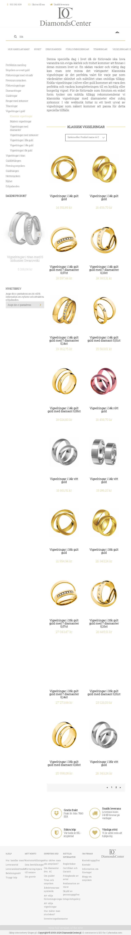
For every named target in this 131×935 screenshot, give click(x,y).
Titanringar (12, 106)
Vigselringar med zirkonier (24, 135)
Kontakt (86, 864)
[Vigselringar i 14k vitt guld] (64, 452)
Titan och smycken (49, 882)
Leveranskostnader (16, 869)
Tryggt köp (11, 877)
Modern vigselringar (20, 121)
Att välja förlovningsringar (53, 897)
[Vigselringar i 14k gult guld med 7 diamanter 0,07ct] (64, 239)
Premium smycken (16, 80)
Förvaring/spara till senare (33, 871)
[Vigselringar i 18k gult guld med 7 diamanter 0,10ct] (104, 593)
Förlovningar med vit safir (19, 75)
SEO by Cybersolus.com (110, 932)
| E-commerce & (89, 932)
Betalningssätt (13, 873)
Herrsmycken (13, 176)
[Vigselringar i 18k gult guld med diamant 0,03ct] (64, 734)
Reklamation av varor (71, 885)
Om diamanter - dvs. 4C (52, 870)
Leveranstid (12, 864)
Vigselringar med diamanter (19, 128)
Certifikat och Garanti (70, 870)
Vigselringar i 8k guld (21, 150)
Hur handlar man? (15, 860)
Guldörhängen (13, 160)
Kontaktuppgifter (91, 860)
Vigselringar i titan (15, 155)
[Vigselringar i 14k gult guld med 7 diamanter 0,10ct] (104, 239)
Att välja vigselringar (50, 905)
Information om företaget (90, 871)
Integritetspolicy (72, 899)
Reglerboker (69, 863)
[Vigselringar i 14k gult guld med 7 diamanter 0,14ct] (64, 310)
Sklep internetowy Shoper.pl (23, 932)
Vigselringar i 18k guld (21, 140)
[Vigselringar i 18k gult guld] (64, 522)
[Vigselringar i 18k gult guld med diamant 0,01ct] (104, 664)
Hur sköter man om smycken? (52, 862)
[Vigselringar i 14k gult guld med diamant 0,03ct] (64, 381)
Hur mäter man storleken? (52, 913)
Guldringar (11, 95)
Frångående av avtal (71, 877)
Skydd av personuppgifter (71, 893)
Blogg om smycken (87, 878)
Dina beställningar (34, 864)
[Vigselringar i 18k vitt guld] (104, 734)
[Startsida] (65, 16)
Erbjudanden (13, 186)
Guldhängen (12, 171)
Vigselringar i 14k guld (21, 145)
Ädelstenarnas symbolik (51, 889)
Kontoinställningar (35, 860)
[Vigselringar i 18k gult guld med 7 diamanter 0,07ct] (64, 593)
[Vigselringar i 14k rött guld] (104, 381)
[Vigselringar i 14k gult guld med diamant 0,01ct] (104, 310)
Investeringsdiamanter (56, 918)
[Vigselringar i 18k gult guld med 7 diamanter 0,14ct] (64, 664)
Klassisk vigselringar (21, 116)
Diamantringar (13, 90)
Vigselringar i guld (15, 111)
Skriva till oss (38, 4)
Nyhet (9, 181)
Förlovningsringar (15, 85)
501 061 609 (15, 4)
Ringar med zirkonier (17, 101)
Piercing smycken (15, 165)
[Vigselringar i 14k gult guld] (64, 169)
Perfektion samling (16, 65)
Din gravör (30, 876)
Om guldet (49, 875)
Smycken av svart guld (18, 70)
